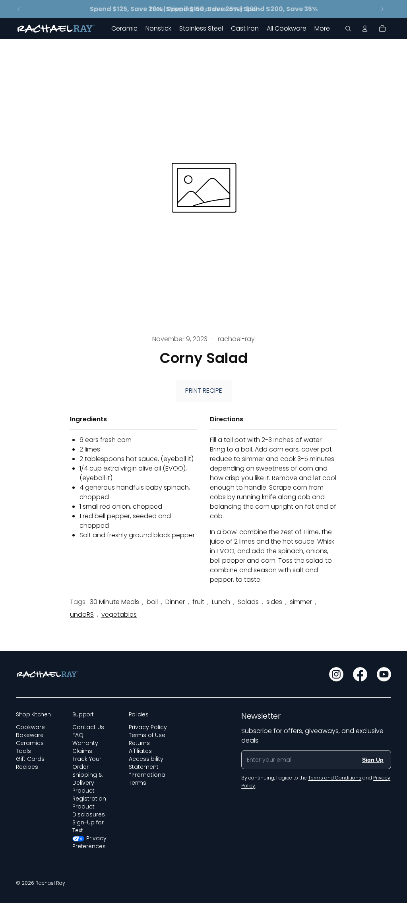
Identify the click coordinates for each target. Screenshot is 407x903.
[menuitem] (322, 28)
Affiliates (140, 751)
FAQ (77, 735)
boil (152, 601)
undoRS (82, 614)
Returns (139, 743)
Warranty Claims (85, 747)
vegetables (119, 614)
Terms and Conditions (334, 777)
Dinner (175, 601)
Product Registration (89, 795)
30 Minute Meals (114, 601)
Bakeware (30, 735)
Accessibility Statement (146, 763)
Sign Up (373, 759)
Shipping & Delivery (87, 779)
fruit (198, 601)
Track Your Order (86, 763)
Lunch (221, 601)
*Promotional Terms (148, 779)
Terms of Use (147, 735)
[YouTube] (384, 674)
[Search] (348, 28)
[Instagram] (336, 674)
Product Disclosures (88, 810)
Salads (248, 601)
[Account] (365, 28)
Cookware (30, 727)
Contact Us (88, 727)
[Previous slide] (18, 9)
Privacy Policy (148, 727)
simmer (301, 601)
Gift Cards (30, 759)
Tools (23, 751)
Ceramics (30, 743)
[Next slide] (382, 9)
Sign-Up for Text (88, 826)
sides (274, 601)
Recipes (27, 767)
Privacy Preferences (89, 842)
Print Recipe (203, 390)
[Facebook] (360, 674)
